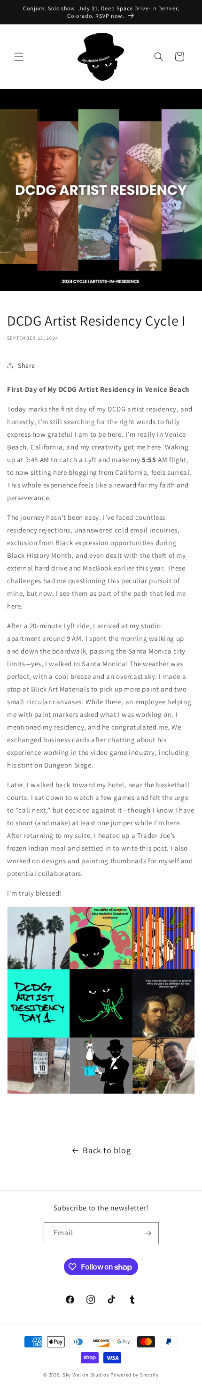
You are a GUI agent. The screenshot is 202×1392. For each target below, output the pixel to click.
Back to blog (107, 1150)
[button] (18, 56)
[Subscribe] (148, 1233)
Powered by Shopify (134, 1374)
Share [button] (26, 365)
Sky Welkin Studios (85, 1374)
